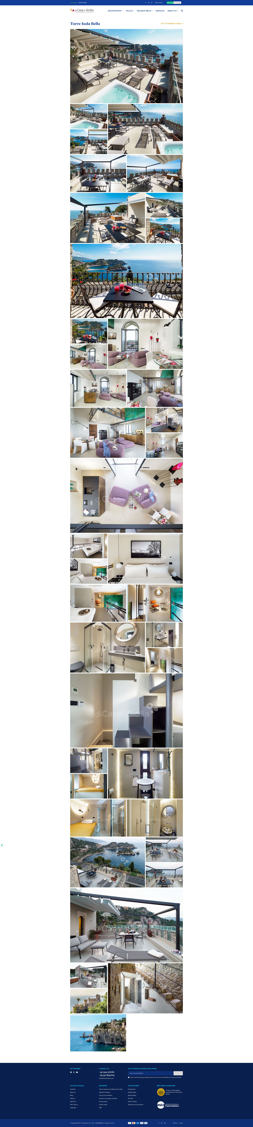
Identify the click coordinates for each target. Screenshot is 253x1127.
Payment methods (104, 1092)
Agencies (73, 1101)
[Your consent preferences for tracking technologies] (2, 845)
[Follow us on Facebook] (71, 1072)
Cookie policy (103, 1104)
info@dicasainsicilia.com (106, 1078)
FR (148, 2)
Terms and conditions (105, 1095)
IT (145, 2)
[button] (182, 10)
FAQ (100, 1107)
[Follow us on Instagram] (74, 1072)
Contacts (73, 1089)
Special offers (132, 1095)
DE (151, 2)
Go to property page (171, 23)
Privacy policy (103, 1101)
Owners (72, 1098)
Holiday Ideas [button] (144, 11)
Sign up (178, 1073)
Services (160, 11)
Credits (181, 1123)
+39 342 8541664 (107, 1075)
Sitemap (175, 1123)
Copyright (73, 1107)
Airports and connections (135, 1104)
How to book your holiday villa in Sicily (110, 1089)
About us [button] (172, 11)
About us (73, 1092)
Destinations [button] (114, 11)
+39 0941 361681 (82, 2)
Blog (71, 1095)
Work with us (74, 1104)
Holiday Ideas (132, 1092)
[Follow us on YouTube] (77, 1072)
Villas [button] (129, 11)
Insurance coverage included (108, 1098)
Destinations (132, 1089)
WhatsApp (74, 2)
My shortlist (159, 2)
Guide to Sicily (132, 1101)
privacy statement (145, 1077)
